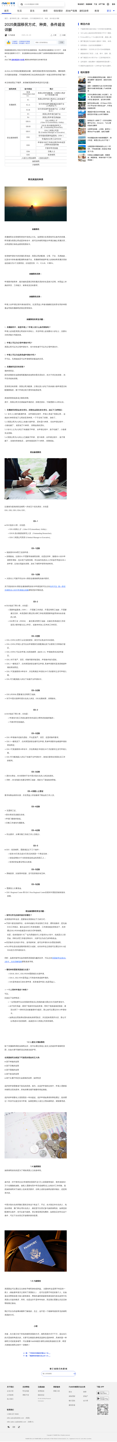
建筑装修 (84, 10)
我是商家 (89, 4)
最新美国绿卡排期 (18, 60)
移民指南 (24, 18)
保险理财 (58, 10)
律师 (45, 10)
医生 (32, 10)
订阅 (61, 42)
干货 (95, 4)
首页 (6, 10)
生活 (19, 10)
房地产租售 (71, 10)
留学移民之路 (14, 18)
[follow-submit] (74, 1373)
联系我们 (81, 4)
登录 (113, 4)
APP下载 (102, 4)
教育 (97, 10)
